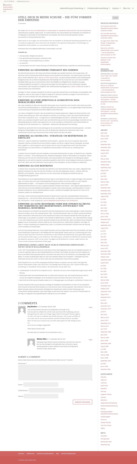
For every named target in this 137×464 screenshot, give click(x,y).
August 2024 (104, 153)
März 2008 (104, 352)
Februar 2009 (105, 337)
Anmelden (104, 436)
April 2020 (104, 274)
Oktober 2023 (105, 165)
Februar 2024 (105, 159)
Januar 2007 (104, 366)
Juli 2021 (103, 231)
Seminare (104, 419)
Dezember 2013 (105, 306)
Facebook (85, 30)
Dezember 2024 (105, 144)
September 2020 (106, 260)
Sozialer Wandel (106, 422)
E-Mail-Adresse (23, 390)
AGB (57, 453)
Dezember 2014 (105, 297)
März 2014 (104, 303)
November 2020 (106, 254)
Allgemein (104, 380)
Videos (103, 428)
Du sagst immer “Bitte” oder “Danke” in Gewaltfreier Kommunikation (109, 43)
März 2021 (104, 242)
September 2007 (106, 361)
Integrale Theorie (106, 394)
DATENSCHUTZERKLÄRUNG (45, 453)
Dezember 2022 (105, 188)
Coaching (103, 383)
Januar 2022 (104, 216)
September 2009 (106, 332)
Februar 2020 (105, 280)
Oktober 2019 (105, 289)
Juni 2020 (103, 268)
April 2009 (104, 335)
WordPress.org (105, 444)
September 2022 (106, 193)
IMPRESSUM (30, 453)
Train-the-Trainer (106, 425)
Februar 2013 (105, 317)
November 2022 (106, 191)
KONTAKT (21, 453)
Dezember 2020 (105, 251)
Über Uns (126, 8)
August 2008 (104, 346)
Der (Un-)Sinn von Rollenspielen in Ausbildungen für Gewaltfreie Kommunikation (51, 30)
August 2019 (104, 294)
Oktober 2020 (105, 257)
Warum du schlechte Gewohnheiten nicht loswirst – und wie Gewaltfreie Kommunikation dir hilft (109, 99)
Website (20, 396)
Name (20, 385)
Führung (103, 391)
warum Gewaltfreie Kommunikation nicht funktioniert (60, 200)
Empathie (104, 388)
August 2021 (104, 228)
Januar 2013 (104, 320)
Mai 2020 (103, 271)
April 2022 (104, 208)
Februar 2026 (105, 136)
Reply (90, 307)
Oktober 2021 (105, 222)
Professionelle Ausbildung (98, 8)
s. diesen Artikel (75, 86)
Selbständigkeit (105, 417)
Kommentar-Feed (106, 442)
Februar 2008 (105, 355)
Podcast (103, 409)
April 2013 (104, 314)
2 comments (22, 23)
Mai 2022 (103, 205)
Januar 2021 (104, 248)
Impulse (115, 8)
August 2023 (104, 170)
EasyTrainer (104, 385)
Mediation (104, 400)
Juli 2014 (103, 300)
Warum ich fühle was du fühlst (48, 77)
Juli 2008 (103, 349)
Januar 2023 (104, 185)
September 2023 (106, 167)
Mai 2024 (103, 156)
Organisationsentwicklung (109, 403)
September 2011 (106, 323)
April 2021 (104, 239)
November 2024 (106, 147)
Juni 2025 (103, 141)
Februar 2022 (105, 214)
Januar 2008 (104, 358)
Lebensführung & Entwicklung (71, 8)
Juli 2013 (103, 312)
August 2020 (104, 263)
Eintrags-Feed (105, 439)
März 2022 (104, 211)
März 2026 (104, 133)
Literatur (103, 397)
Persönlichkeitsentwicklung (109, 406)
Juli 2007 (103, 363)
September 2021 (106, 225)
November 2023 (106, 162)
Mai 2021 (103, 237)
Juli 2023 (103, 173)
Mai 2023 (103, 176)
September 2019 (106, 291)
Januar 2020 (104, 283)
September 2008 (106, 343)
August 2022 (104, 196)
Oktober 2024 (105, 150)
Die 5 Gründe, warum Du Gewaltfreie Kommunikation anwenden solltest (109, 28)
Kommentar (22, 363)
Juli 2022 (103, 199)
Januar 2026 (104, 139)
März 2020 (104, 277)
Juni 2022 (103, 202)
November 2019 (106, 286)
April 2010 (104, 329)
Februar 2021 (105, 245)
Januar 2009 (104, 340)
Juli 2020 (103, 265)
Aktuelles (103, 377)
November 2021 (106, 219)
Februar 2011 (105, 326)
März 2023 (104, 179)
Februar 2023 (105, 182)
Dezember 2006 (105, 369)
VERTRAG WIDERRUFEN (68, 453)
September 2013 (106, 309)
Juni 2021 (103, 234)
